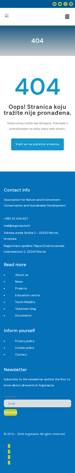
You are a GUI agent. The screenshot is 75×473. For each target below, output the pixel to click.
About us (21, 275)
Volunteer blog (25, 309)
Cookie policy (24, 348)
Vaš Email (10, 396)
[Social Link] (9, 446)
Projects (21, 288)
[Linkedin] (71, 4)
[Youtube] (60, 4)
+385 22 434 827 (16, 219)
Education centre (27, 295)
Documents (23, 315)
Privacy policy (25, 341)
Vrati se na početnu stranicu (37, 144)
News (19, 282)
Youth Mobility (25, 302)
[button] (67, 17)
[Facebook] (54, 4)
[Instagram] (65, 4)
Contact (21, 354)
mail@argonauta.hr (17, 226)
